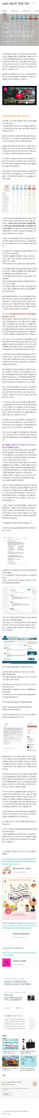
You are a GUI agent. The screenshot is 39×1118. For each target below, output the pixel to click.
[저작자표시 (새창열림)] (22, 1008)
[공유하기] (9, 1008)
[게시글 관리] (11, 1008)
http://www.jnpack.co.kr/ (12, 978)
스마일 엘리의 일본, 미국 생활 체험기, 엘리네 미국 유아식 (15, 1089)
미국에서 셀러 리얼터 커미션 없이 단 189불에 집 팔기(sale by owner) (15, 1027)
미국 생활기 (8, 1016)
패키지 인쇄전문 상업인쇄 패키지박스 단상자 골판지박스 (13, 999)
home (4, 11)
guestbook (26, 11)
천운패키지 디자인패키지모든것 (15, 981)
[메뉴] (35, 3)
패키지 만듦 (8, 995)
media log (14, 11)
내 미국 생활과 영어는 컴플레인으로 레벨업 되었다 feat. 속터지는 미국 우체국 (15, 1029)
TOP (35, 1112)
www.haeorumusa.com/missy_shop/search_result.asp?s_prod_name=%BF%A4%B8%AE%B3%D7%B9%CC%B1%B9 (19, 925)
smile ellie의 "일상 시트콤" (17, 3)
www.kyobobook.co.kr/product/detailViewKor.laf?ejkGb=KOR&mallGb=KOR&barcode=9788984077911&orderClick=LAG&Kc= (19, 861)
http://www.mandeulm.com (13, 992)
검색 (31, 3)
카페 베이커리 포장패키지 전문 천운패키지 (17, 984)
